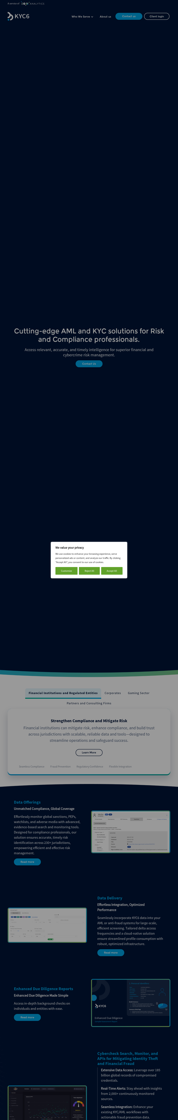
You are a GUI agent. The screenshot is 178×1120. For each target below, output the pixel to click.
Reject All (89, 570)
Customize (66, 570)
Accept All (112, 570)
